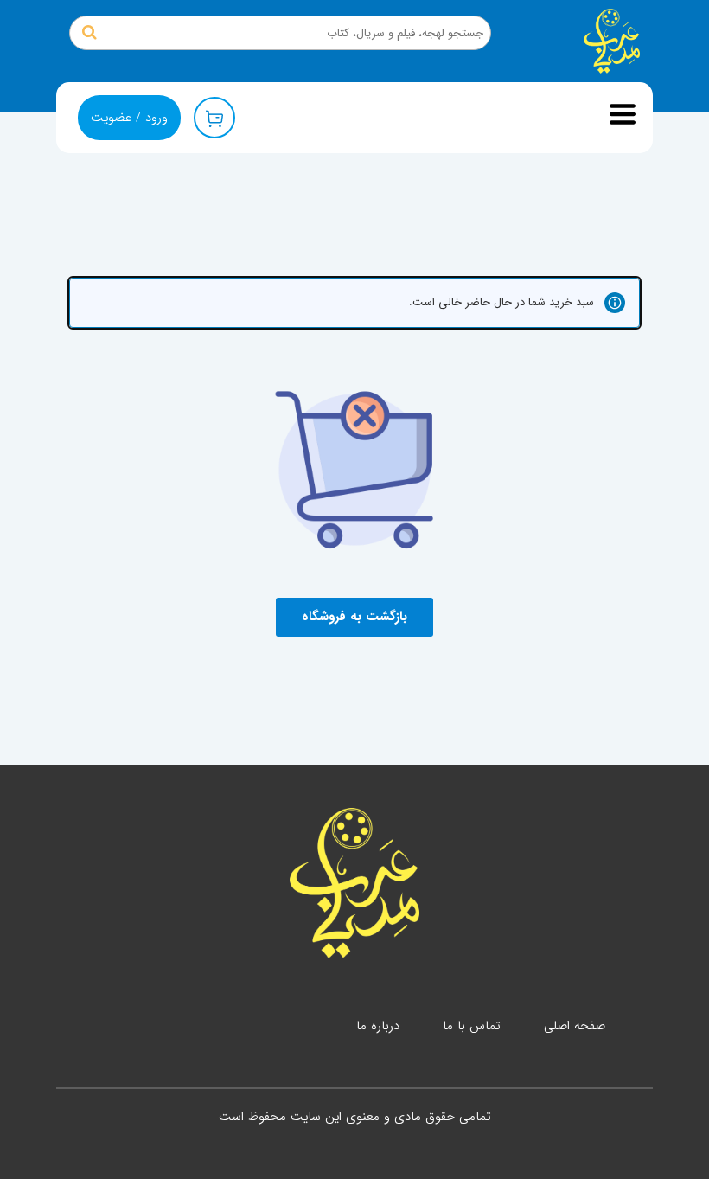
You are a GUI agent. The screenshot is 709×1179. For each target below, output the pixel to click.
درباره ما (377, 1026)
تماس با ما (472, 1026)
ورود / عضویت (129, 117)
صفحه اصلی (574, 1026)
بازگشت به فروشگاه (354, 616)
